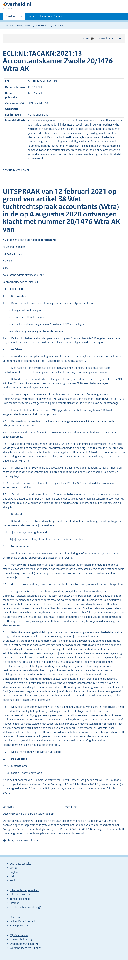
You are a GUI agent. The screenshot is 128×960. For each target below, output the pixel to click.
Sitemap (15, 903)
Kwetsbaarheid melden (23, 907)
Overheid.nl (12, 17)
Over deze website (20, 863)
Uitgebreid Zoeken (51, 16)
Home (31, 16)
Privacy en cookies (20, 894)
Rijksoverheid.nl (19, 939)
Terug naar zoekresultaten (23, 840)
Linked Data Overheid (22, 921)
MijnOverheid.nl (19, 935)
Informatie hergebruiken (24, 890)
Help (12, 876)
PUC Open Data (19, 925)
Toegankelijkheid (20, 898)
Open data (16, 917)
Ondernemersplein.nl (22, 943)
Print (86, 38)
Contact (14, 868)
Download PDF (108, 38)
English (14, 872)
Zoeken (28, 25)
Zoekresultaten (43, 25)
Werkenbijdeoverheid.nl (24, 948)
